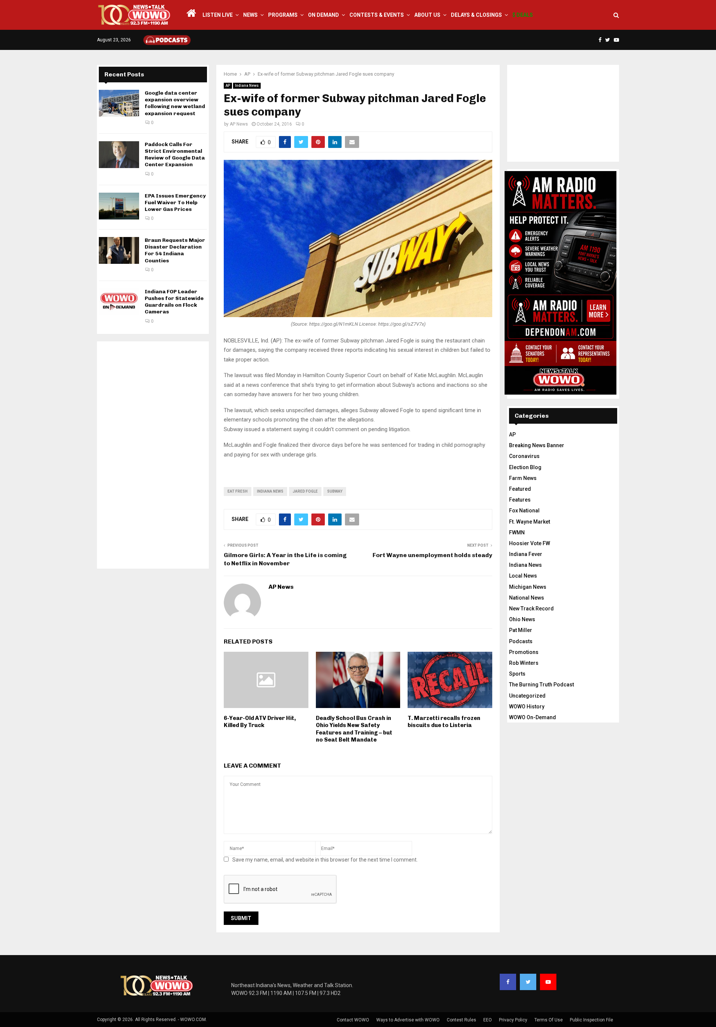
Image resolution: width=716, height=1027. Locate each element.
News (250, 15)
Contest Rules (461, 1020)
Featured (520, 489)
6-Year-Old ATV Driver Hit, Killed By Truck (260, 722)
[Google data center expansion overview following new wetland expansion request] (119, 103)
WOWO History (526, 707)
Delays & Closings (476, 15)
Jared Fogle (305, 491)
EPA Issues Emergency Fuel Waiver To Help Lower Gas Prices (175, 202)
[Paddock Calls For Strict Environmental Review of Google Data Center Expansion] (119, 154)
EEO (487, 1020)
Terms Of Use (548, 1020)
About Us (427, 15)
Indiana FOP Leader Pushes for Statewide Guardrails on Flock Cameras (174, 301)
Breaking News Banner (536, 445)
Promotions (523, 652)
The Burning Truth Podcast (541, 685)
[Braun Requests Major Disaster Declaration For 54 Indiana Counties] (119, 250)
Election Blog (525, 467)
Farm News (523, 478)
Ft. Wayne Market (529, 522)
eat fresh (237, 491)
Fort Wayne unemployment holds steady (432, 555)
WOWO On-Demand (532, 717)
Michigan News (527, 587)
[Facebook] (508, 982)
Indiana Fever (525, 554)
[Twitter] (528, 982)
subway (334, 491)
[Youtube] (548, 982)
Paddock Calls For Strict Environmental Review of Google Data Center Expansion (175, 154)
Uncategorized (527, 696)
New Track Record (531, 609)
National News (526, 598)
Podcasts (521, 641)
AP (228, 85)
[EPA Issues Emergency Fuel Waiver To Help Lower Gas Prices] (119, 206)
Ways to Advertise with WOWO (408, 1020)
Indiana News (247, 85)
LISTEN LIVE (217, 15)
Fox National (524, 511)
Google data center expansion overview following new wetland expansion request (175, 103)
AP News (239, 124)
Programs (283, 15)
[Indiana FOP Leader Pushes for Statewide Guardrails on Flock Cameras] (119, 301)
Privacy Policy (513, 1020)
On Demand (323, 15)
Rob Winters (523, 663)
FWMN (517, 532)
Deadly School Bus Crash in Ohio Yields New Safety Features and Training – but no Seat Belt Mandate (354, 729)
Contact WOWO (353, 1020)
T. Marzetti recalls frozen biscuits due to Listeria (444, 722)
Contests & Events (376, 15)
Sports (517, 674)
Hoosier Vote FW (529, 543)
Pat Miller (520, 630)
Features (520, 500)
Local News (523, 576)
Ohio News (522, 619)
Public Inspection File (591, 1020)
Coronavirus (524, 456)
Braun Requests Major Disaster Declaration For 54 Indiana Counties (175, 250)
